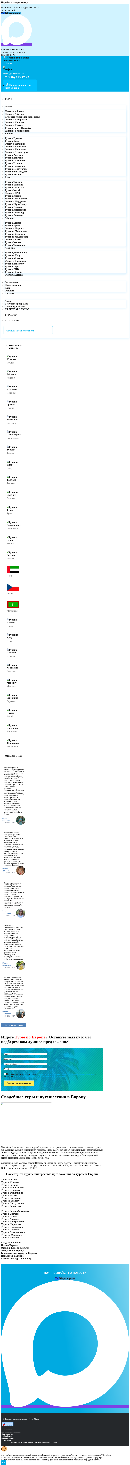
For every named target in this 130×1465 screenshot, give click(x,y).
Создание (14, 1442)
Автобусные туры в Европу (16, 1258)
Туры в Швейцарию (12, 1227)
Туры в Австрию (10, 1237)
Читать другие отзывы (13, 1025)
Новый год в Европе (12, 1255)
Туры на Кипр (9, 1179)
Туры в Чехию (9, 1195)
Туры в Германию (11, 1198)
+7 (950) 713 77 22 (16, 77)
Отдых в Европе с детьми (15, 1247)
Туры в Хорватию (11, 1206)
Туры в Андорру (10, 1219)
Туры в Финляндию (12, 1192)
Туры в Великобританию (15, 1211)
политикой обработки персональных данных (40, 1076)
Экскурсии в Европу (12, 1250)
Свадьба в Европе (11, 1242)
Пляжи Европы (9, 1245)
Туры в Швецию (10, 1229)
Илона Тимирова (6, 1012)
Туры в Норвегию (11, 1224)
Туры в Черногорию (12, 1187)
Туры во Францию (11, 1235)
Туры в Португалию (12, 1203)
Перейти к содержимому (14, 2)
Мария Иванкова (6, 964)
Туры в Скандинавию (13, 1232)
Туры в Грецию (9, 1185)
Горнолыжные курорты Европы (19, 1253)
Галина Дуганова (6, 869)
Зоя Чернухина (6, 912)
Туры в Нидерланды (12, 1221)
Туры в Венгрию (10, 1213)
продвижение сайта (30, 1442)
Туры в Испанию (10, 1190)
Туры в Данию (9, 1216)
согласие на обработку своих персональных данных (65, 1074)
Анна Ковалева (6, 819)
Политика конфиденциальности (11, 1431)
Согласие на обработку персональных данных (7, 1437)
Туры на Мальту (10, 1200)
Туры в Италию (10, 1182)
